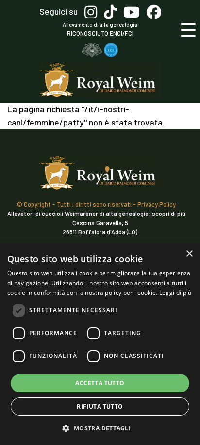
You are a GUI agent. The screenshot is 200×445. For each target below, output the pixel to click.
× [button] (189, 254)
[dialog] (100, 344)
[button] (99, 428)
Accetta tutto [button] (99, 383)
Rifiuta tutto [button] (100, 406)
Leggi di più (175, 292)
